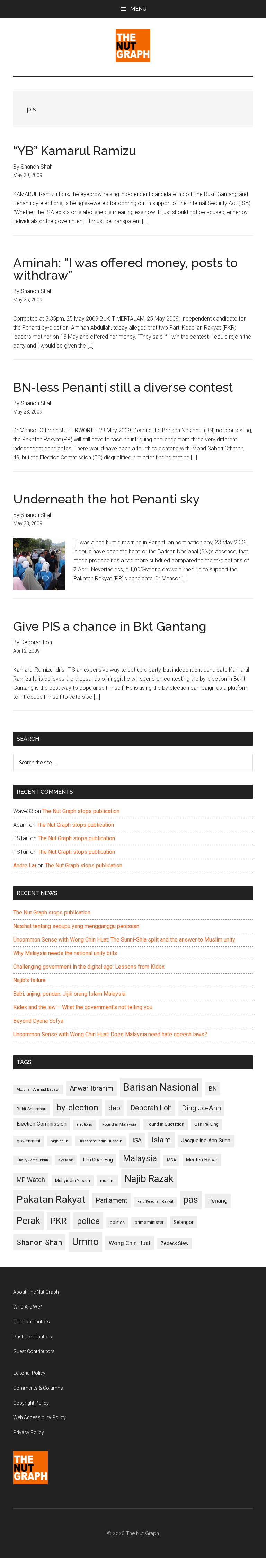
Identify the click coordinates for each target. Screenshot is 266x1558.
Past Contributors (32, 1336)
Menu (138, 9)
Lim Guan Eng (98, 1160)
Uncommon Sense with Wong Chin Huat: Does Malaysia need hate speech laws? (110, 1034)
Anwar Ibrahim (91, 1088)
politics (117, 1222)
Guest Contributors (34, 1351)
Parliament (111, 1200)
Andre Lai (24, 865)
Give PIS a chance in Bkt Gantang (109, 626)
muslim (107, 1180)
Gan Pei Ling (206, 1124)
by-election (77, 1107)
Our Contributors (31, 1322)
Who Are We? (27, 1307)
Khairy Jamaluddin (32, 1160)
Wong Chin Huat (130, 1243)
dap (114, 1108)
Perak (28, 1220)
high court (59, 1141)
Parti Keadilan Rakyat (155, 1201)
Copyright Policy (31, 1403)
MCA (171, 1160)
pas (190, 1199)
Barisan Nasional (161, 1087)
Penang (218, 1200)
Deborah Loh (151, 1108)
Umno (85, 1242)
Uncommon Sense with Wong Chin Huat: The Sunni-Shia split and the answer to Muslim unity (124, 939)
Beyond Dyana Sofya (38, 1021)
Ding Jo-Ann (201, 1108)
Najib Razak (149, 1178)
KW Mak (65, 1160)
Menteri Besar (202, 1160)
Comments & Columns (38, 1388)
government (29, 1140)
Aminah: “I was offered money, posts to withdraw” (125, 268)
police (88, 1221)
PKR (58, 1221)
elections (84, 1124)
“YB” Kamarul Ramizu (74, 150)
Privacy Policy (28, 1432)
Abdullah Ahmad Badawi (38, 1089)
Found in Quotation (165, 1124)
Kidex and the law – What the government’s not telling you (82, 1007)
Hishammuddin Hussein (100, 1141)
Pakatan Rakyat (51, 1199)
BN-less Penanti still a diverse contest (123, 387)
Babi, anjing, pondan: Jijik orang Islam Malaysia (69, 993)
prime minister (149, 1222)
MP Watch (31, 1179)
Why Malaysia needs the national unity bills (65, 953)
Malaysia (140, 1158)
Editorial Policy (29, 1373)
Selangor (184, 1222)
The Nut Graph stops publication (80, 811)
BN (213, 1088)
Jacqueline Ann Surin (205, 1141)
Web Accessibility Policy (39, 1417)
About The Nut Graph (36, 1292)
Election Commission (41, 1124)
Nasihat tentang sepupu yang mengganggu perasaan (76, 926)
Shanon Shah (39, 1242)
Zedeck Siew (174, 1243)
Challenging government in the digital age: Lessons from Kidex (89, 966)
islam (161, 1139)
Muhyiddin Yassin (72, 1180)
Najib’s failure (29, 980)
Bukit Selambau (31, 1109)
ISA (137, 1140)
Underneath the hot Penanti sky (106, 499)
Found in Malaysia (119, 1124)
